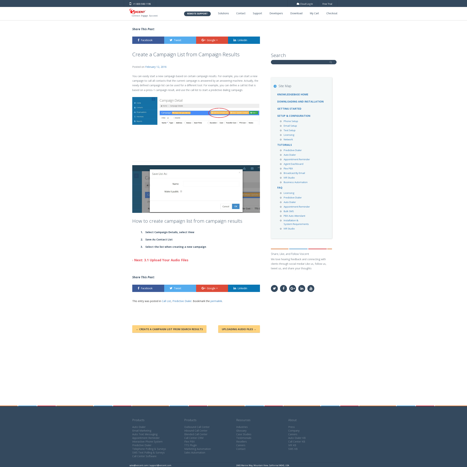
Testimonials (243, 438)
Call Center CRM (193, 438)
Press (291, 427)
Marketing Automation (197, 449)
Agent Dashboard (293, 164)
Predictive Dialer (182, 301)
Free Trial (327, 3)
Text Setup (290, 130)
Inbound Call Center (195, 430)
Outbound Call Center (197, 427)
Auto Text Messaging (144, 434)
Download (296, 13)
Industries (242, 427)
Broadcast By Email (294, 173)
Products (138, 420)
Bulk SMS (289, 211)
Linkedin (242, 40)
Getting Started (289, 108)
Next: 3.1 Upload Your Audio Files (160, 260)
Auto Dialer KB (297, 438)
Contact (241, 13)
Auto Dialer (290, 154)
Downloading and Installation (300, 101)
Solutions (223, 13)
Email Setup (290, 125)
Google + (212, 40)
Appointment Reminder (297, 159)
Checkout (331, 13)
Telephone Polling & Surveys (149, 449)
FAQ (279, 187)
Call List (166, 301)
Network (288, 139)
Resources (243, 420)
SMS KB (293, 449)
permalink (216, 301)
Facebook (147, 40)
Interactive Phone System (147, 441)
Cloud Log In (306, 3)
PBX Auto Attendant (294, 215)
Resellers (241, 441)
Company (294, 430)
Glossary (241, 430)
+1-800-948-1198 (142, 3)
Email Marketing (141, 430)
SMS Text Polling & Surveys (148, 452)
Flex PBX (288, 168)
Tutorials (284, 145)
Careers (240, 445)
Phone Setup (291, 121)
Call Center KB (296, 441)
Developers (276, 13)
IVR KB (292, 445)
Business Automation (296, 182)
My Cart (314, 13)
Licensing (289, 134)
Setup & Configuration (293, 115)
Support (257, 13)
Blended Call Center (195, 434)
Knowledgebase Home (292, 94)
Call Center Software (144, 456)
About (292, 420)
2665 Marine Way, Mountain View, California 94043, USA (262, 465)
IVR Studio (289, 177)
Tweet (177, 40)
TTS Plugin (190, 445)
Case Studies (243, 434)
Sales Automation (194, 452)
